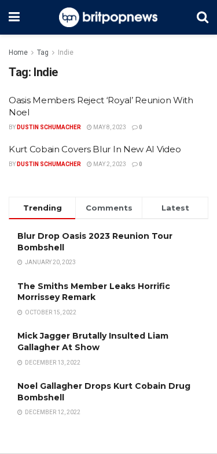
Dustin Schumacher (49, 127)
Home (18, 52)
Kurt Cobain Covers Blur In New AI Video (95, 149)
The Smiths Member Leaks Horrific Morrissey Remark (93, 292)
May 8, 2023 (109, 127)
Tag (43, 52)
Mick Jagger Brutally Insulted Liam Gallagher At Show (92, 341)
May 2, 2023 (109, 164)
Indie (65, 52)
